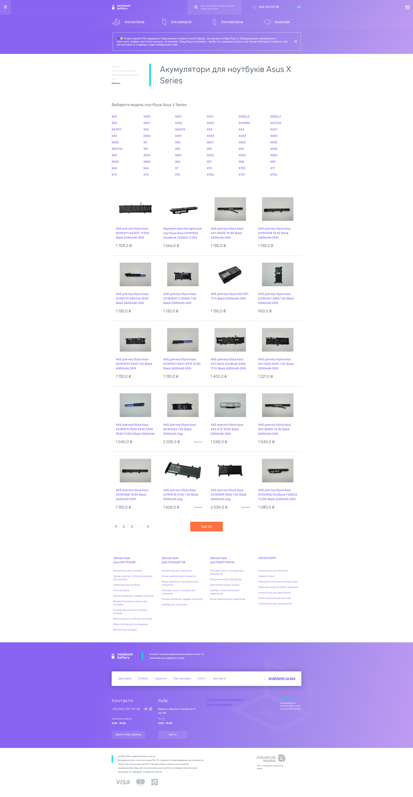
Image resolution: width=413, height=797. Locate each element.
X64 (114, 168)
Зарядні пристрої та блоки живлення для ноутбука (132, 578)
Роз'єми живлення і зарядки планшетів (182, 599)
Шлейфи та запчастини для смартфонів (224, 592)
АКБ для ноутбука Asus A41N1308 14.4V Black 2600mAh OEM (274, 233)
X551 (178, 155)
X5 (145, 142)
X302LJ (275, 116)
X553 (242, 155)
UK (293, 7)
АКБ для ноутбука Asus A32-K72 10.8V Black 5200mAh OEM (227, 429)
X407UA (275, 123)
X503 (273, 142)
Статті (202, 678)
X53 (209, 149)
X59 (273, 162)
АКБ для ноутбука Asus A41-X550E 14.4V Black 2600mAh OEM (227, 233)
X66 (146, 168)
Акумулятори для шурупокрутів (274, 603)
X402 (178, 123)
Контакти (219, 678)
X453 (210, 136)
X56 (177, 162)
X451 (178, 136)
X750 (210, 174)
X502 (242, 142)
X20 (114, 116)
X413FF (117, 129)
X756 (273, 174)
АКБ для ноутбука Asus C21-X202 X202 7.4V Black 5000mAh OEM (276, 364)
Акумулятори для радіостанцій (274, 592)
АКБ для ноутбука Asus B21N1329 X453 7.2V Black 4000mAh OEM (134, 364)
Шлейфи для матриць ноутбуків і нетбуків (130, 612)
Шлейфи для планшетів (174, 604)
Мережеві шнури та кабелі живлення (278, 587)
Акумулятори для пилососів (273, 570)
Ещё (206, 527)
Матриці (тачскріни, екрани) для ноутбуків (130, 603)
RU (299, 7)
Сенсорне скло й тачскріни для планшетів (178, 592)
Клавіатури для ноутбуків (126, 585)
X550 (147, 155)
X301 (210, 116)
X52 (177, 149)
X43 (209, 129)
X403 (210, 123)
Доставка (124, 678)
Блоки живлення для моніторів (274, 598)
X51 (145, 149)
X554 (273, 155)
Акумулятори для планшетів (176, 570)
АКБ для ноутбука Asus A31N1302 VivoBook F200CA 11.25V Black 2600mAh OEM (277, 494)
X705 (242, 168)
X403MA (244, 123)
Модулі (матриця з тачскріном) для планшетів (180, 583)
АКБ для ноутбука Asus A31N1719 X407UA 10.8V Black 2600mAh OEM (132, 298)
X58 (241, 162)
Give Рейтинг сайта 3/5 (287, 698)
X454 (242, 136)
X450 (147, 136)
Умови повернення (219, 704)
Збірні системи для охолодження (130, 624)
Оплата (143, 678)
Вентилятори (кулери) (125, 629)
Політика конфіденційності (225, 699)
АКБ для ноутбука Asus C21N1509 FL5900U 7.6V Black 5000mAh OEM (179, 298)
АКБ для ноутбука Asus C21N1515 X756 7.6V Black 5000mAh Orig (180, 494)
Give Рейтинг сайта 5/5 (293, 698)
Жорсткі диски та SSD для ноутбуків (132, 618)
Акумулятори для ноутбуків (127, 570)
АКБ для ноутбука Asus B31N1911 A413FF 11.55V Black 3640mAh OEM (132, 233)
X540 (273, 149)
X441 (273, 129)
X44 (241, 129)
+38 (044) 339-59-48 (126, 709)
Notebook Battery (122, 656)
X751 (242, 174)
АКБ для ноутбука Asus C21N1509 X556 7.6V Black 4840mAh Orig (229, 494)
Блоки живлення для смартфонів (227, 599)
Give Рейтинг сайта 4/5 (290, 698)
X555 (115, 162)
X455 (273, 136)
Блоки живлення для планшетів (178, 576)
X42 (146, 129)
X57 (209, 162)
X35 (114, 123)
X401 (146, 123)
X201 (178, 116)
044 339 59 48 (269, 7)
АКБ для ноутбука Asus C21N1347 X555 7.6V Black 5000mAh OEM (276, 298)
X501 (210, 142)
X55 (114, 155)
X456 (115, 142)
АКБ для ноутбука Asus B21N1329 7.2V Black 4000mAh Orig (179, 429)
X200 (147, 116)
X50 (177, 142)
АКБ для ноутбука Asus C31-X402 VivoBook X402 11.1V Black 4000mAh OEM (228, 364)
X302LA (244, 116)
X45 (114, 136)
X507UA (117, 149)
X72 (114, 174)
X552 (210, 155)
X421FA (180, 129)
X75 (177, 174)
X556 (147, 162)
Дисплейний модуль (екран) (225, 585)
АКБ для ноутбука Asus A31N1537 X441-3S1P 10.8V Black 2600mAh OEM (182, 364)
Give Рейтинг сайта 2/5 (284, 698)
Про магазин (182, 678)
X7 (176, 168)
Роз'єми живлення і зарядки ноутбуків (133, 596)
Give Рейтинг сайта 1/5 (281, 698)
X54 (241, 149)
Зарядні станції (266, 576)
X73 (146, 174)
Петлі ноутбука (121, 590)
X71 (272, 168)
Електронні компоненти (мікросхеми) (278, 581)
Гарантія (160, 678)
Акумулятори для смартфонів (225, 579)
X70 (209, 168)
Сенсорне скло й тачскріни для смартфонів (226, 572)
